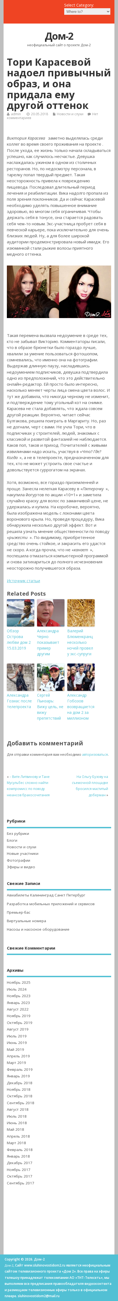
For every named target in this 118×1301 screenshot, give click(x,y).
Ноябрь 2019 (18, 1015)
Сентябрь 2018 (20, 1102)
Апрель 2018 (18, 1136)
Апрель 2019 (18, 1056)
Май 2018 (15, 1129)
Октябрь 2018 (19, 1096)
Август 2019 (18, 1029)
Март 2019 (16, 1062)
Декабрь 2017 (19, 1162)
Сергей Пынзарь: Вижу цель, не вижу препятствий (50, 707)
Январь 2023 (18, 1002)
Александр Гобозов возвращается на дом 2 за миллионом (80, 707)
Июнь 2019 (17, 1042)
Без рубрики (18, 833)
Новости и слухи (70, 114)
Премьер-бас (18, 912)
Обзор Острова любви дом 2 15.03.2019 (19, 639)
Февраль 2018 (20, 1149)
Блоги (12, 840)
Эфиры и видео (21, 866)
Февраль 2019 (20, 1069)
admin (16, 114)
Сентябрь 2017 (20, 1183)
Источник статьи (23, 580)
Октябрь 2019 (19, 1022)
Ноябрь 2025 (18, 982)
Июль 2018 (17, 1116)
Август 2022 (18, 1009)
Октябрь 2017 (19, 1176)
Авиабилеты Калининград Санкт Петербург (46, 895)
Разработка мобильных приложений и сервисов (51, 903)
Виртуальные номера (26, 920)
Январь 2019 (18, 1076)
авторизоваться (95, 754)
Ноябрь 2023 (18, 995)
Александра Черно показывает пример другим (48, 642)
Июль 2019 (17, 1036)
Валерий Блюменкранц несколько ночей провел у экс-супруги (80, 642)
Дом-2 (59, 36)
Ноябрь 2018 (18, 1089)
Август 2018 (18, 1109)
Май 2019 (15, 1049)
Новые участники (22, 853)
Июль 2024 (17, 989)
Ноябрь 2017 (18, 1169)
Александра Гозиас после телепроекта (19, 701)
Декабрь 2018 (19, 1082)
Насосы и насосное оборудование (38, 929)
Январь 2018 (18, 1156)
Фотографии (18, 860)
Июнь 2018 (17, 1122)
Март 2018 (16, 1142)
